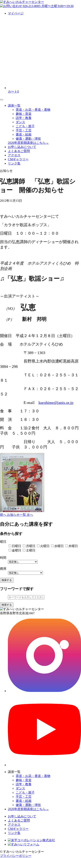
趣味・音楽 (23, 113)
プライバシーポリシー (15, 855)
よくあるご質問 (19, 151)
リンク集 (14, 163)
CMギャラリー (18, 159)
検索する (7, 580)
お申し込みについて (22, 147)
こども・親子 (25, 126)
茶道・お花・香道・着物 (33, 109)
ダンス (20, 122)
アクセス (14, 155)
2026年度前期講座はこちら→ (28, 142)
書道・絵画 (23, 134)
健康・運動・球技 (28, 138)
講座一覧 (14, 105)
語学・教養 (23, 118)
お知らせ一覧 (17, 514)
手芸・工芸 (23, 130)
